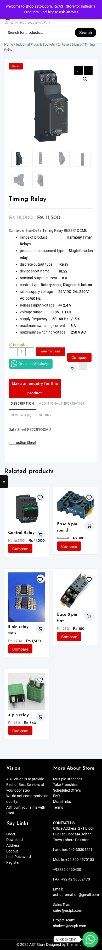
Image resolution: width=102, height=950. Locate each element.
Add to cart (51, 351)
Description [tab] (22, 403)
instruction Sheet (22, 443)
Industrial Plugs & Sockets (35, 44)
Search (85, 32)
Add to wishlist (73, 368)
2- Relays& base (70, 44)
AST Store (37, 944)
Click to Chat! (67, 939)
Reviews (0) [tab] (21, 415)
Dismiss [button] (72, 12)
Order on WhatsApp (34, 364)
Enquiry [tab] (44, 415)
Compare (79, 357)
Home (8, 44)
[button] (85, 79)
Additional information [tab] (62, 403)
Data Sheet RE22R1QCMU (30, 429)
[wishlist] (41, 497)
